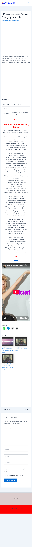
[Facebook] (15, 498)
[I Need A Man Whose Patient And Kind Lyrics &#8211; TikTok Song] (7, 341)
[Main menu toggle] (28, 3)
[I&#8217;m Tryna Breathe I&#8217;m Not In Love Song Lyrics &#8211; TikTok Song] (7, 358)
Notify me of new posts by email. (14, 475)
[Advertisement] (16, 39)
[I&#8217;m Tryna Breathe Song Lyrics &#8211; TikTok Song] (21, 341)
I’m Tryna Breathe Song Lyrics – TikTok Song (21, 348)
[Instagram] (17, 498)
